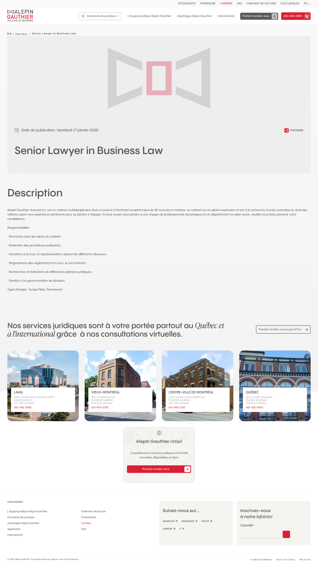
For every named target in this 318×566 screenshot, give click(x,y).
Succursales (289, 3)
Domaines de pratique (20, 517)
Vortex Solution (71, 559)
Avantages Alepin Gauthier (194, 16)
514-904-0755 (99, 407)
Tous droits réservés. (41, 559)
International (226, 16)
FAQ (239, 3)
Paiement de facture (261, 3)
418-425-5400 (254, 407)
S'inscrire (286, 534)
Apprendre (207, 3)
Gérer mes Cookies (285, 560)
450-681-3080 (22, 407)
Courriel (247, 525)
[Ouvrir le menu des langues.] (309, 3)
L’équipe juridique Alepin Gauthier (149, 16)
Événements (186, 3)
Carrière (226, 3)
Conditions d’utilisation (261, 560)
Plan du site (305, 560)
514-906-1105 (177, 407)
